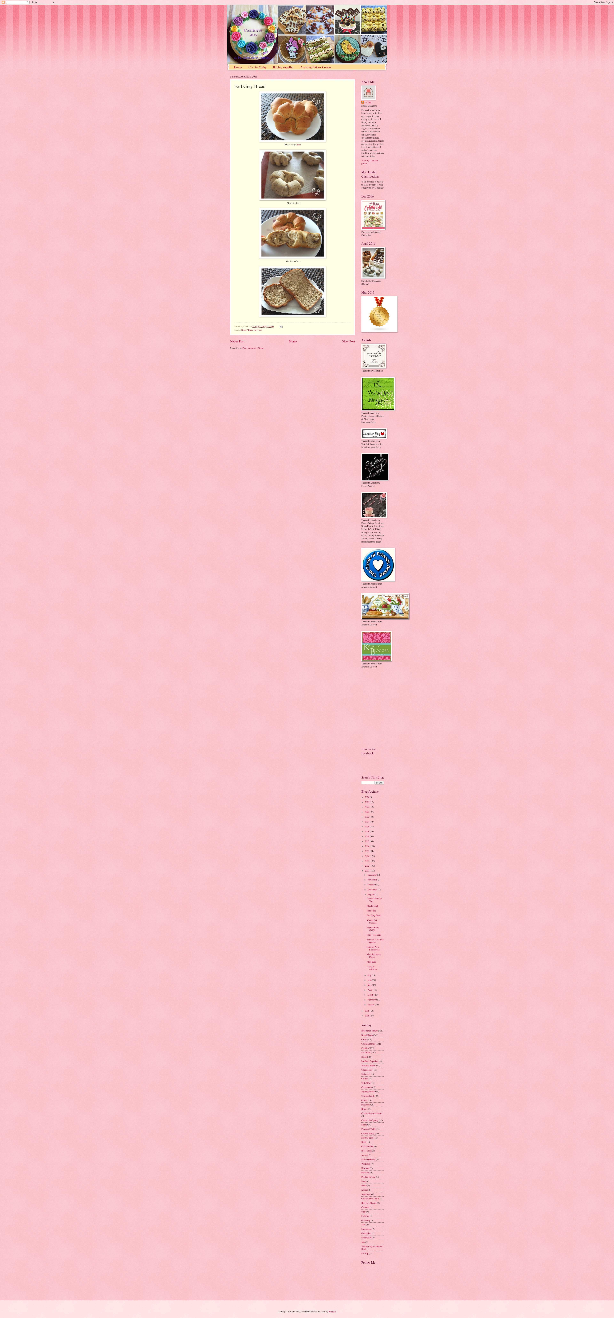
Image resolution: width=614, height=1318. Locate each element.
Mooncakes (366, 1228)
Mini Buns (371, 961)
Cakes (364, 1039)
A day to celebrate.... (373, 968)
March (371, 994)
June (370, 979)
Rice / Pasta (366, 1150)
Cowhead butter (368, 1043)
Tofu (363, 1224)
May (370, 984)
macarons (365, 1104)
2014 (367, 855)
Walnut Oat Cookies (372, 921)
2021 (367, 821)
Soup (363, 1181)
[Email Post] (281, 326)
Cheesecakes (366, 1069)
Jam (363, 1242)
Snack (364, 1124)
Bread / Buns (247, 329)
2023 (367, 811)
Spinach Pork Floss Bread (373, 948)
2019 (367, 831)
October (371, 884)
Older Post (348, 341)
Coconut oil (366, 1087)
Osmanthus (366, 1233)
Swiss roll (365, 1074)
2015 (367, 851)
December (372, 874)
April (370, 989)
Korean (364, 1189)
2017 (367, 841)
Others (364, 1100)
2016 (367, 846)
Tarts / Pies (366, 1082)
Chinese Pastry (367, 1133)
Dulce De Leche (368, 1159)
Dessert (364, 1056)
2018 (367, 836)
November (373, 879)
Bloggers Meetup (369, 1202)
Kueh (363, 1142)
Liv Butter (365, 1052)
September (373, 889)
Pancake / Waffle (368, 1128)
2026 (367, 797)
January (371, 1004)
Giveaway (365, 1220)
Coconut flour (367, 1146)
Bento (364, 1185)
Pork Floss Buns (374, 934)
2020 (367, 826)
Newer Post (237, 341)
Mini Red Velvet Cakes (374, 955)
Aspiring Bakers (368, 1065)
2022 (367, 816)
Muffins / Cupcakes (369, 1061)
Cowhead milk (367, 1095)
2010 (367, 1010)
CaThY (368, 102)
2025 (367, 802)
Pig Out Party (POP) (373, 929)
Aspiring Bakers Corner (315, 67)
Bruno (364, 1108)
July (370, 975)
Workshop (365, 1163)
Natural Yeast (367, 1137)
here (299, 144)
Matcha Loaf (372, 905)
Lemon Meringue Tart (374, 900)
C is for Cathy (257, 67)
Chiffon (364, 1078)
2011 (367, 870)
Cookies (365, 1048)
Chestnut (365, 1207)
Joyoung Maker (368, 1091)
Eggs (363, 1211)
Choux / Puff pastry (369, 1120)
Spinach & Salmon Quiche (375, 941)
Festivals (365, 1215)
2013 (367, 860)
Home (238, 67)
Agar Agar (366, 1194)
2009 (367, 1015)
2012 (367, 865)
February (372, 999)
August (371, 894)
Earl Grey (258, 329)
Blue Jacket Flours (369, 1030)
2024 (367, 806)
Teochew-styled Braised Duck (371, 1248)
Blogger (332, 1311)
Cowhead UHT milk (370, 1198)
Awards (364, 1155)
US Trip (364, 1253)
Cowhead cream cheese (371, 1113)
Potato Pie (371, 910)
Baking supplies (283, 67)
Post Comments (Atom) (253, 347)
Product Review (368, 1176)
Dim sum (365, 1168)
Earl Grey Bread (374, 915)
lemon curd (366, 1237)
